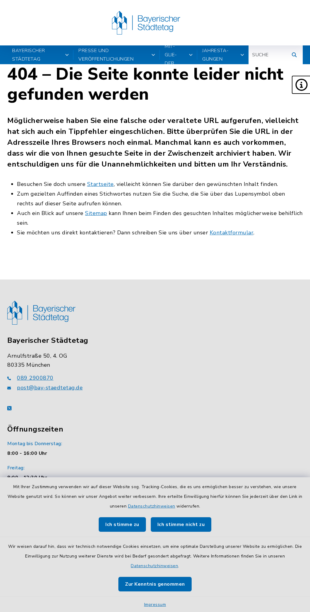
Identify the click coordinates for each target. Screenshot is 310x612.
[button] (301, 85)
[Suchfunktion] (294, 54)
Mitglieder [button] (171, 54)
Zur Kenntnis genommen (155, 584)
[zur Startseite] (146, 22)
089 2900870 (35, 378)
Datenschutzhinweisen (151, 506)
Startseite (100, 184)
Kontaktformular (232, 232)
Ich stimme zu (122, 524)
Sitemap (96, 213)
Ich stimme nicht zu (181, 524)
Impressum (155, 604)
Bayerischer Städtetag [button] (28, 54)
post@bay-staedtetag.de (50, 387)
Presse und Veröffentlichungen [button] (106, 54)
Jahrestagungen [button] (215, 54)
